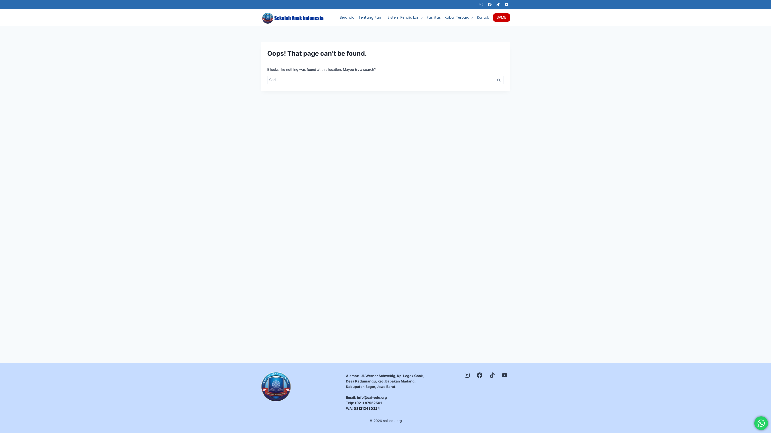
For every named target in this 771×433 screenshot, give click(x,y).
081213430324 (367, 409)
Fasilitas (434, 17)
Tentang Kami (371, 17)
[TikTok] (498, 4)
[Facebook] (489, 4)
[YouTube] (506, 4)
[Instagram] (481, 4)
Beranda (347, 17)
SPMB (502, 17)
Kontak (483, 17)
